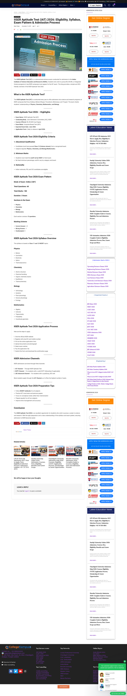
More (71, 5)
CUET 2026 (39, 654)
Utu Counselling (41, 678)
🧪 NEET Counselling (110, 1)
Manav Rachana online (100, 657)
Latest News (21, 12)
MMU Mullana (64, 669)
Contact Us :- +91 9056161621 (12, 651)
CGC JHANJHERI (66, 659)
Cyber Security (97, 680)
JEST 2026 (39, 658)
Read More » (93, 154)
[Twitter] (16, 671)
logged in (27, 491)
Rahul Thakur (17, 26)
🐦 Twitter (75, 1)
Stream (43, 5)
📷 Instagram (62, 1)
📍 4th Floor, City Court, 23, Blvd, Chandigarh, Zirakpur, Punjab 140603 (18, 656)
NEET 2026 (39, 657)
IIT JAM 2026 (40, 661)
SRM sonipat (64, 673)
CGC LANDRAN (65, 657)
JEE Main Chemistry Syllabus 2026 (97, 369)
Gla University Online (100, 660)
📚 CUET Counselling (100, 1)
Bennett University (66, 666)
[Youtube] (20, 671)
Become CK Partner (10, 662)
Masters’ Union (65, 671)
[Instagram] (25, 671)
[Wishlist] (109, 5)
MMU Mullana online (99, 655)
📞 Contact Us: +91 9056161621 (50, 1)
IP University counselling (43, 675)
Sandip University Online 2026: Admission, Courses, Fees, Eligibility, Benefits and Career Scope (38, 463)
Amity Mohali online (99, 652)
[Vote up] (21, 29)
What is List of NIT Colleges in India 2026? (99, 376)
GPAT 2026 (39, 663)
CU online (96, 654)
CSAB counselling (41, 671)
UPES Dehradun (65, 662)
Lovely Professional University (69, 652)
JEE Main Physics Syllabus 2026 (96, 366)
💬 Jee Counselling (89, 1)
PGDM (95, 681)
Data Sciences (97, 678)
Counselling (51, 5)
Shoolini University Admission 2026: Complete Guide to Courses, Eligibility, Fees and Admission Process (73, 463)
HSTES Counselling (42, 672)
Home (15, 12)
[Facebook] (11, 671)
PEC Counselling (41, 677)
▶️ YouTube (81, 1)
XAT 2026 (39, 660)
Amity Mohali (64, 664)
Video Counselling (9, 665)
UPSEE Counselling (42, 674)
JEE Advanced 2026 (42, 655)
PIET (62, 676)
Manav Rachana (65, 678)
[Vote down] (18, 29)
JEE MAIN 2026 (41, 652)
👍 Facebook (69, 1)
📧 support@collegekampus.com (13, 653)
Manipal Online (97, 658)
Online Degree (63, 5)
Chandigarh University (67, 655)
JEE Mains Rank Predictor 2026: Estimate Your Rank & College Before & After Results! (100, 380)
